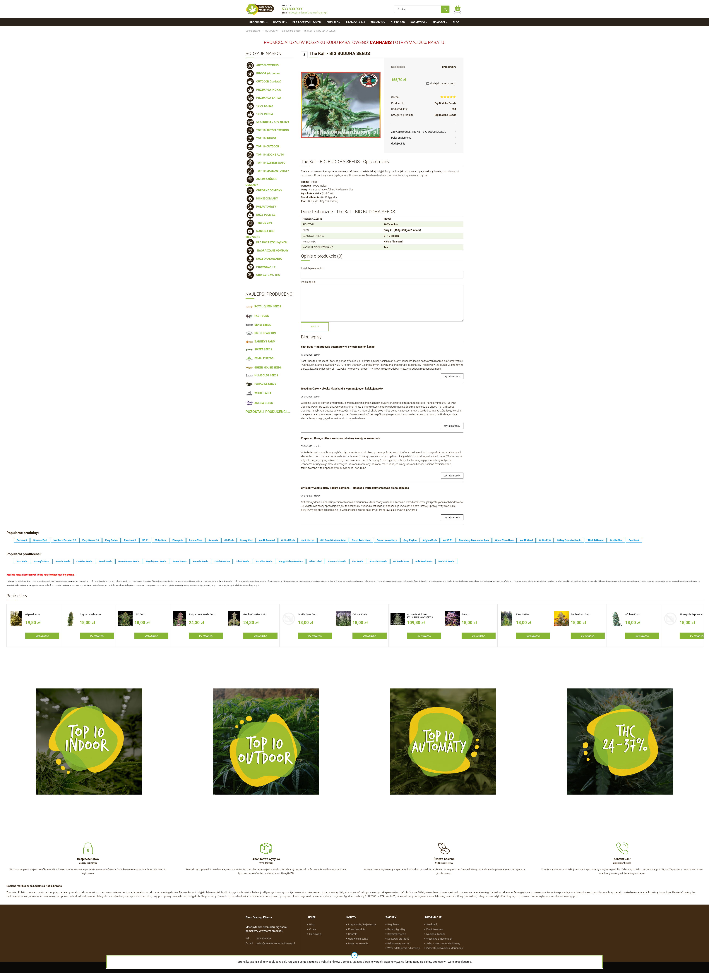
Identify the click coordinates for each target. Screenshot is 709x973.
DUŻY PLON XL (265, 214)
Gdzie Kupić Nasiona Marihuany (444, 948)
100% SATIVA (264, 106)
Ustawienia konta (358, 938)
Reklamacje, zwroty (398, 943)
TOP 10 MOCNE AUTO (269, 154)
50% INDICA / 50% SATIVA (272, 122)
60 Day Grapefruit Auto (569, 540)
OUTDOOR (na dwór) (268, 81)
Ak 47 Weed (526, 540)
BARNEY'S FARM (264, 341)
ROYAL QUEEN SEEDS (267, 306)
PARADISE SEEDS (264, 383)
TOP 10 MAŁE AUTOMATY (272, 171)
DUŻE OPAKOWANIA (268, 258)
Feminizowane (434, 929)
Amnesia (213, 540)
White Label (315, 561)
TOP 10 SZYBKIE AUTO (270, 162)
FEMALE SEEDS (263, 358)
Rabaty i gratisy (396, 929)
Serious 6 (22, 540)
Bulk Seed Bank (423, 561)
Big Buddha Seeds (445, 103)
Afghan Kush (430, 540)
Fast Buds (22, 561)
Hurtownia (315, 934)
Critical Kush (288, 540)
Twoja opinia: (308, 281)
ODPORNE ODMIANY (268, 190)
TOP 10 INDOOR (266, 138)
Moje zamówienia (358, 943)
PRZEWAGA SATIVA (268, 97)
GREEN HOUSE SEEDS (267, 367)
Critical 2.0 (545, 540)
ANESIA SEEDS (263, 403)
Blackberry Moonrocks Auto (474, 540)
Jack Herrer (307, 540)
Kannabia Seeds (378, 561)
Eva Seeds (357, 561)
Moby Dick (160, 540)
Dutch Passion (222, 561)
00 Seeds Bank (401, 561)
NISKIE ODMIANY (266, 198)
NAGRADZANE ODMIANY (271, 250)
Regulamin (393, 924)
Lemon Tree (195, 540)
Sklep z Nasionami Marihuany (443, 943)
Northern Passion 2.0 (65, 540)
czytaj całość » (452, 376)
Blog (311, 924)
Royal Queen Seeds (156, 561)
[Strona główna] (260, 9)
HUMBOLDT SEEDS (265, 375)
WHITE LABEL (262, 393)
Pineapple (177, 540)
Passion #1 (130, 540)
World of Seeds (446, 561)
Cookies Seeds (84, 561)
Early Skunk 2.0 (90, 540)
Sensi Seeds (105, 561)
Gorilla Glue (616, 540)
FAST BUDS (261, 316)
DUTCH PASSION (264, 333)
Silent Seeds (242, 561)
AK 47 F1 (448, 540)
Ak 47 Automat (267, 540)
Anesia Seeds (62, 561)
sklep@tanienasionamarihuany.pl (308, 12)
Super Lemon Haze (387, 540)
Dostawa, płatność (398, 938)
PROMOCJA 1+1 (266, 266)
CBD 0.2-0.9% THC (267, 275)
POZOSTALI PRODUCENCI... (268, 412)
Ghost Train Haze (361, 540)
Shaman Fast (40, 540)
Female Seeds (200, 561)
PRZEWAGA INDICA (268, 89)
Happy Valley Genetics (291, 561)
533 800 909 (292, 9)
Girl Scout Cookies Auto (332, 540)
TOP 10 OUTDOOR (267, 146)
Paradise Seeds (264, 561)
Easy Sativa (111, 540)
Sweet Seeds (180, 561)
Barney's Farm (41, 561)
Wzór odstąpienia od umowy (403, 948)
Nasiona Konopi (435, 934)
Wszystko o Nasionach (439, 938)
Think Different (596, 540)
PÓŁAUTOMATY (265, 206)
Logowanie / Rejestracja (362, 924)
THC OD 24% (263, 223)
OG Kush (229, 540)
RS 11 (145, 540)
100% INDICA (264, 114)
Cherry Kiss (246, 540)
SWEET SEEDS (262, 349)
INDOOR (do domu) (267, 73)
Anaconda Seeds (337, 561)
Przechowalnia (356, 929)
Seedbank (634, 540)
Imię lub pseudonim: (312, 268)
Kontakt (352, 934)
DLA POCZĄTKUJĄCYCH (271, 242)
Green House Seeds (128, 561)
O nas (312, 929)
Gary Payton (410, 540)
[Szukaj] (445, 9)
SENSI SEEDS (262, 324)
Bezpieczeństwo (396, 934)
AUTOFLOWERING (267, 65)
